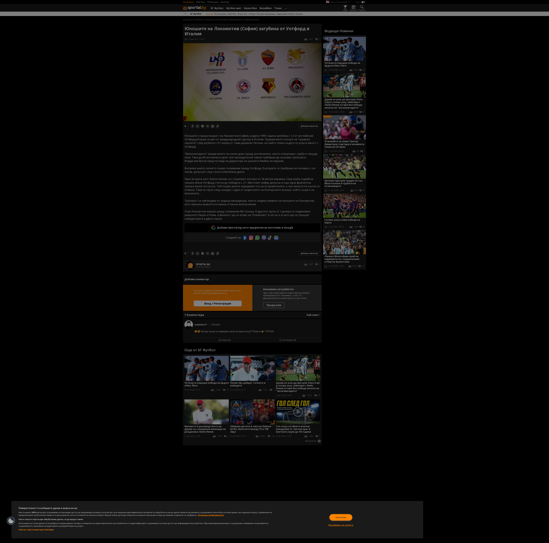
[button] (11, 520)
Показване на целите (340, 525)
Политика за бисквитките (211, 515)
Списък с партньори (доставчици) (36, 529)
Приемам (341, 517)
